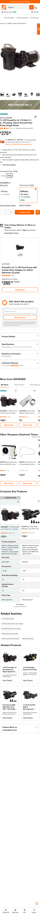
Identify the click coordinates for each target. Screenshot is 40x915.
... (1, 18)
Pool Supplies (9, 17)
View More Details (9, 165)
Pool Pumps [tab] (19, 385)
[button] (20, 336)
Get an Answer (20, 317)
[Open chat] (38, 29)
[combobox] (18, 7)
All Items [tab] (4, 385)
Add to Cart (25, 212)
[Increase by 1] (11, 212)
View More (20, 604)
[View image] (2, 94)
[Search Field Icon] (31, 7)
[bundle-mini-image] (20, 250)
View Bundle (20, 290)
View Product (7, 680)
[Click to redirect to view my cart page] (36, 7)
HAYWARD (6, 264)
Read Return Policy (12, 233)
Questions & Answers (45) (24, 128)
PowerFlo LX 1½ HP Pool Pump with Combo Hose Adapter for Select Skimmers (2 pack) (19, 270)
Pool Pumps (34, 17)
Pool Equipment (22, 17)
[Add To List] (37, 212)
